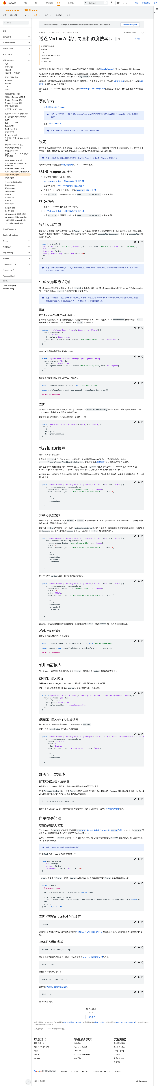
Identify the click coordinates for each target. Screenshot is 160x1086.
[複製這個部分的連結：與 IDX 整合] (56, 201)
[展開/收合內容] (56, 46)
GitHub (37, 1058)
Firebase (42, 32)
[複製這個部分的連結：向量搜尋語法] (63, 818)
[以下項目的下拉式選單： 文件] (63, 3)
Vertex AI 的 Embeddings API (92, 89)
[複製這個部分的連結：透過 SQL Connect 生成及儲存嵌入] (78, 315)
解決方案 (49, 3)
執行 (36, 3)
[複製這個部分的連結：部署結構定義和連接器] (71, 781)
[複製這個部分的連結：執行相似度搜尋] (67, 448)
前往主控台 (146, 3)
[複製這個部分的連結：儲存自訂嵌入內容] (65, 678)
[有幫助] (139, 32)
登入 (155, 3)
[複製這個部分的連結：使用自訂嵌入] (63, 665)
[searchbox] (16, 23)
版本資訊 (117, 1054)
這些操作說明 (111, 809)
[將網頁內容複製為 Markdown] (119, 39)
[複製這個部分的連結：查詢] (47, 404)
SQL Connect (31, 10)
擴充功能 (85, 190)
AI (25, 15)
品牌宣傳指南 (119, 1058)
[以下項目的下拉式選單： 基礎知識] (19, 15)
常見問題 (117, 1062)
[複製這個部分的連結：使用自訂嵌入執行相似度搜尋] (81, 719)
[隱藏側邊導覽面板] (28, 1081)
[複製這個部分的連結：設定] (49, 142)
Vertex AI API (53, 124)
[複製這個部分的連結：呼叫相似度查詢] (62, 631)
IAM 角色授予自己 (73, 181)
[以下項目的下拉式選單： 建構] (30, 3)
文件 (58, 3)
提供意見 (138, 39)
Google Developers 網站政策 (125, 1022)
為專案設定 (54, 107)
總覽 (4, 15)
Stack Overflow (119, 1047)
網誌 (136, 3)
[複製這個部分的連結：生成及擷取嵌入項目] (75, 282)
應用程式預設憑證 (68, 186)
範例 (68, 15)
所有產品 (118, 1071)
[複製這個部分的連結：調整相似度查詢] (62, 515)
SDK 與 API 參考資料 (41, 1047)
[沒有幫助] (142, 32)
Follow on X (78, 1051)
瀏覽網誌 (77, 1043)
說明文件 (96, 301)
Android (64, 1071)
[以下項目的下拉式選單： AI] (29, 15)
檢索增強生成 (118, 81)
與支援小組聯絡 (119, 1043)
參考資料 (59, 15)
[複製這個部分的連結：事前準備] (56, 101)
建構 (25, 3)
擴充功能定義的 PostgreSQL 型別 (99, 830)
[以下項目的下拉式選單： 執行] (41, 3)
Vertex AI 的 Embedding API (88, 932)
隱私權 (42, 1081)
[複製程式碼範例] (142, 242)
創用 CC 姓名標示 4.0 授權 (72, 1022)
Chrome (74, 1071)
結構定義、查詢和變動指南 (56, 987)
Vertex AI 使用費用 (108, 158)
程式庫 (36, 1054)
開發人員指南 (39, 1043)
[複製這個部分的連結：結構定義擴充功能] (65, 825)
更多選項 (71, 3)
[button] (14, 36)
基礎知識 (13, 15)
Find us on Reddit (80, 1047)
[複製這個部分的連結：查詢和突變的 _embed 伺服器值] (83, 916)
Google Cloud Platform (101, 1071)
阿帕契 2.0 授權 (99, 1022)
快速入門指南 (67, 165)
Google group (119, 1051)
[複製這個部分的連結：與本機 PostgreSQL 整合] (74, 172)
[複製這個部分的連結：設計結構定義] (63, 225)
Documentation (11, 10)
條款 (36, 1081)
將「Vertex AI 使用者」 (53, 181)
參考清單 (100, 462)
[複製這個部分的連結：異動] (47, 310)
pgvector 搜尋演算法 (91, 957)
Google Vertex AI (107, 69)
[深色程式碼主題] (139, 242)
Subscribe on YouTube (82, 1054)
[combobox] (96, 3)
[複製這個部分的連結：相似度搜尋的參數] (65, 942)
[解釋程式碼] (135, 242)
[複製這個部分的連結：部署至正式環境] (67, 774)
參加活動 (77, 1058)
